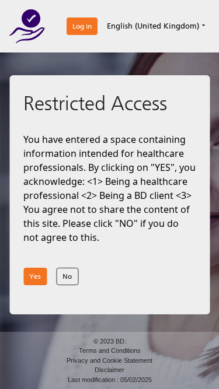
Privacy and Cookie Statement (109, 360)
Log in (82, 26)
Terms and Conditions (110, 350)
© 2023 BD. (109, 341)
